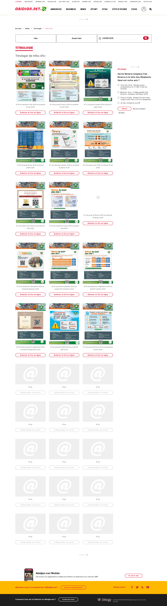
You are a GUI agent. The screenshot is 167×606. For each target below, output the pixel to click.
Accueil (18, 28)
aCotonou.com (64, 1)
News (83, 9)
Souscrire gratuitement (73, 587)
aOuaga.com (52, 1)
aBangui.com (122, 1)
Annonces (56, 9)
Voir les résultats (139, 109)
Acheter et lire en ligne (30, 112)
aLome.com (75, 1)
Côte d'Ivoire (119, 9)
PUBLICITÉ (83, 19)
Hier (36, 38)
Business (71, 9)
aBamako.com (40, 1)
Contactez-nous (68, 599)
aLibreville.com (110, 1)
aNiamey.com (86, 1)
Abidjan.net (29, 1)
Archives (122, 113)
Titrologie (38, 28)
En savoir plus (133, 576)
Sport (94, 9)
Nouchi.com (147, 1)
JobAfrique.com (135, 1)
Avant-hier (76, 38)
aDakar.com (97, 1)
